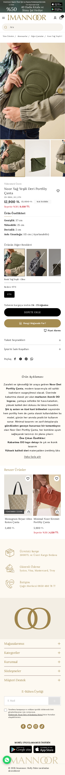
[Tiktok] (42, 726)
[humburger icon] (3, 18)
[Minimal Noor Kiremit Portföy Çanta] (47, 495)
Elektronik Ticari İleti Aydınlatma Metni (25, 715)
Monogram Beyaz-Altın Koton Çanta (18, 520)
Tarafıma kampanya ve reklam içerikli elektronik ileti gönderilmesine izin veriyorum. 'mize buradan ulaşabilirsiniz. (31, 713)
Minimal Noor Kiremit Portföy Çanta (46, 520)
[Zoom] (32, 91)
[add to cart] (29, 512)
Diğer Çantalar (37, 36)
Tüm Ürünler (8, 36)
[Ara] (32, 27)
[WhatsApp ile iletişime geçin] (7, 760)
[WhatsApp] (32, 359)
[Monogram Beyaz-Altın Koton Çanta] (18, 495)
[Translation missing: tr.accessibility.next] (60, 91)
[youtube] (29, 726)
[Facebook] (23, 726)
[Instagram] (35, 726)
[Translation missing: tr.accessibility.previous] (5, 91)
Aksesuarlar (23, 36)
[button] (12, 158)
